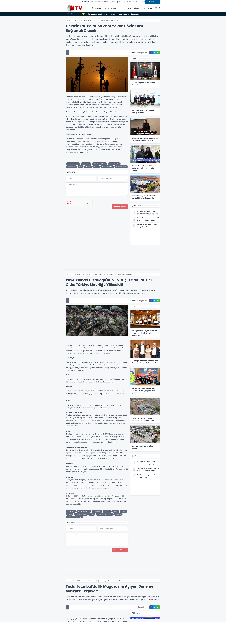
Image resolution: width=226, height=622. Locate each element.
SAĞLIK (150, 8)
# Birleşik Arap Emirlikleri (105, 514)
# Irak (92, 514)
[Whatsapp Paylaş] (158, 52)
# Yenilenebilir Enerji (99, 164)
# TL (80, 167)
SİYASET (114, 8)
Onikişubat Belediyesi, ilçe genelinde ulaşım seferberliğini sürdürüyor (109, 14)
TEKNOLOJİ (78, 581)
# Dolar (88, 167)
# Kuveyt (78, 517)
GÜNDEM (77, 274)
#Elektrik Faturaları (73, 164)
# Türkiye (107, 511)
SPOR (120, 8)
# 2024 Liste (96, 511)
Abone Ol (133, 52)
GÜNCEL (98, 8)
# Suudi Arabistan (81, 514)
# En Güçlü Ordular (83, 511)
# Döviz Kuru (86, 164)
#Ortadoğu (71, 511)
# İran (116, 511)
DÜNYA (143, 8)
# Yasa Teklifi (71, 167)
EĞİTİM (136, 8)
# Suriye (118, 514)
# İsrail (70, 514)
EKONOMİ (106, 8)
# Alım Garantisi (114, 164)
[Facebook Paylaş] (151, 52)
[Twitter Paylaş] (154, 52)
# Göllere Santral (107, 167)
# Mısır (123, 511)
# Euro (96, 167)
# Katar (70, 517)
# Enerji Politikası (121, 167)
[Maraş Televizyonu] (74, 8)
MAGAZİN (129, 8)
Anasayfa (69, 20)
